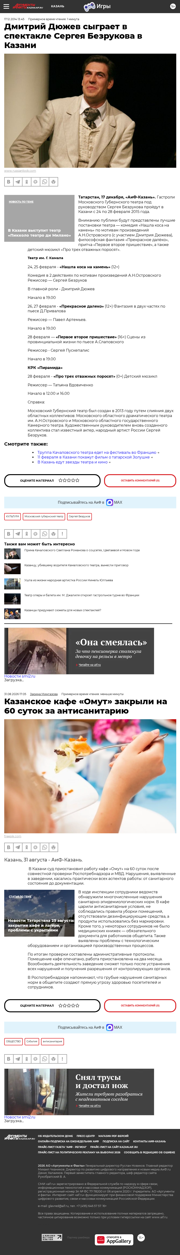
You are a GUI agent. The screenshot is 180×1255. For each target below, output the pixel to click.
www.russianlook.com (20, 170)
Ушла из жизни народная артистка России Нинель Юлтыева (68, 580)
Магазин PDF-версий (113, 1136)
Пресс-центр (86, 1136)
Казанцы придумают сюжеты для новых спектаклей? (62, 610)
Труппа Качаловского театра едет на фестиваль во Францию (97, 452)
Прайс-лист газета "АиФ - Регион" (62, 1147)
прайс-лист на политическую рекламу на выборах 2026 (79, 1152)
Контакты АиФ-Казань (149, 1141)
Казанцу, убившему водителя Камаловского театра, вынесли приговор (76, 565)
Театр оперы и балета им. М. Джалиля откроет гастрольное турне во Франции (81, 595)
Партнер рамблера (78, 1237)
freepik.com (12, 836)
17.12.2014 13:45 (14, 19)
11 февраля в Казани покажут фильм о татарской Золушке (94, 457)
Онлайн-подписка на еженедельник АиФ (68, 1141)
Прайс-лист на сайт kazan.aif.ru (114, 1147)
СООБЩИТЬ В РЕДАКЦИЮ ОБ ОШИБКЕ (149, 1152)
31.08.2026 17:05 (15, 694)
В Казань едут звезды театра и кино (73, 462)
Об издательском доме (55, 1136)
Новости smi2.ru (19, 676)
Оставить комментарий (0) (140, 480)
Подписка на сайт (116, 1141)
